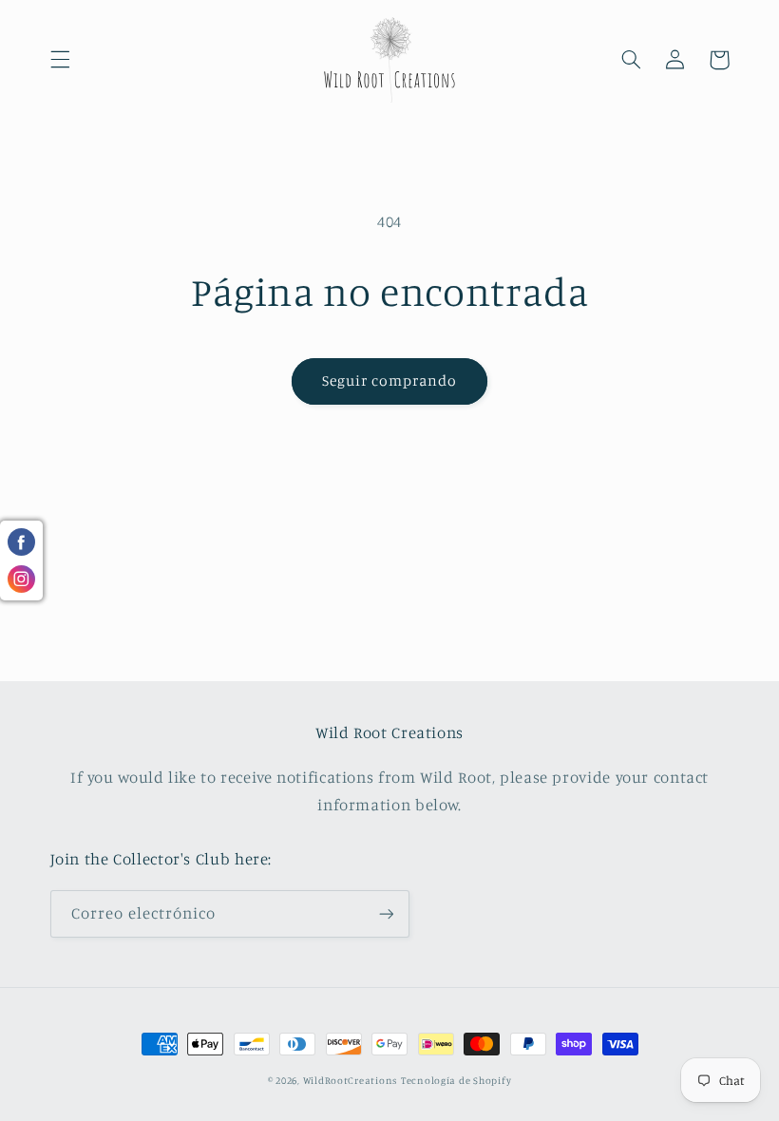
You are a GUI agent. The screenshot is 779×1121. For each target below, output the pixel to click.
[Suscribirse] (386, 913)
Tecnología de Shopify (456, 1080)
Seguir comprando (390, 380)
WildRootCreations (350, 1080)
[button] (60, 60)
